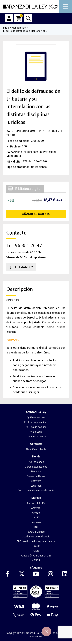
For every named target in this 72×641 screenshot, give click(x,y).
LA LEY (36, 517)
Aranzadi (36, 507)
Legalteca (36, 485)
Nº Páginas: (14, 146)
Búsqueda (28, 18)
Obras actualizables (36, 466)
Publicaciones (36, 461)
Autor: (10, 131)
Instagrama (50, 574)
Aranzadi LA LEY (36, 503)
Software (36, 480)
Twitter (21, 574)
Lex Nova (36, 522)
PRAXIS (36, 546)
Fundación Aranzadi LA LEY (36, 555)
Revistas (36, 471)
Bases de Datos (36, 476)
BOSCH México (36, 531)
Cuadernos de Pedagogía (36, 536)
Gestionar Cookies (36, 436)
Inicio (6, 27)
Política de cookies (36, 426)
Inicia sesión (9, 18)
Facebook (7, 574)
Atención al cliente (36, 449)
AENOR (36, 560)
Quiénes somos (36, 417)
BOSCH (36, 527)
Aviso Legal (36, 431)
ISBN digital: (14, 161)
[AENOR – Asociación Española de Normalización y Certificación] (36, 596)
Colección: (13, 151)
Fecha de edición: (17, 140)
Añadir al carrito (36, 214)
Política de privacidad (36, 422)
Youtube (36, 574)
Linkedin (65, 574)
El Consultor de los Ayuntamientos (36, 541)
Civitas (36, 512)
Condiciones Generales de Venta (36, 490)
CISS (36, 550)
